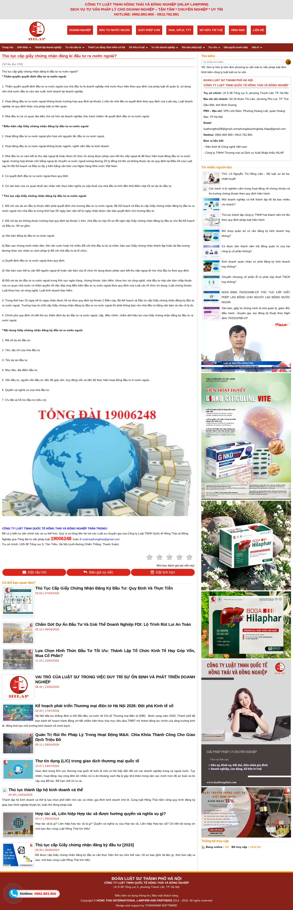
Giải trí (255, 47)
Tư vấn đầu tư (73, 47)
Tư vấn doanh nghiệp (163, 47)
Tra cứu (212, 47)
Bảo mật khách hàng (165, 895)
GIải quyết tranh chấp (236, 47)
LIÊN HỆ (258, 30)
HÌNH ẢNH (238, 30)
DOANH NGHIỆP (80, 30)
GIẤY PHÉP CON (149, 30)
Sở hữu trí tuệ (137, 47)
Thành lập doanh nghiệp (48, 47)
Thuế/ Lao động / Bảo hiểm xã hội (106, 47)
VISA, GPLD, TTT (179, 30)
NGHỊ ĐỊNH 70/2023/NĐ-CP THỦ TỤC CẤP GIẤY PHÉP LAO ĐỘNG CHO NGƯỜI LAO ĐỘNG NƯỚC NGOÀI (256, 297)
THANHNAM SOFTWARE (161, 905)
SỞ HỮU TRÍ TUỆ (211, 30)
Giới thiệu (22, 47)
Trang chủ (7, 47)
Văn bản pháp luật (192, 47)
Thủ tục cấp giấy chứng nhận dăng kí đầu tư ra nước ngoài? (40, 71)
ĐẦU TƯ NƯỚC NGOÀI (114, 30)
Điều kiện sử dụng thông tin (132, 895)
